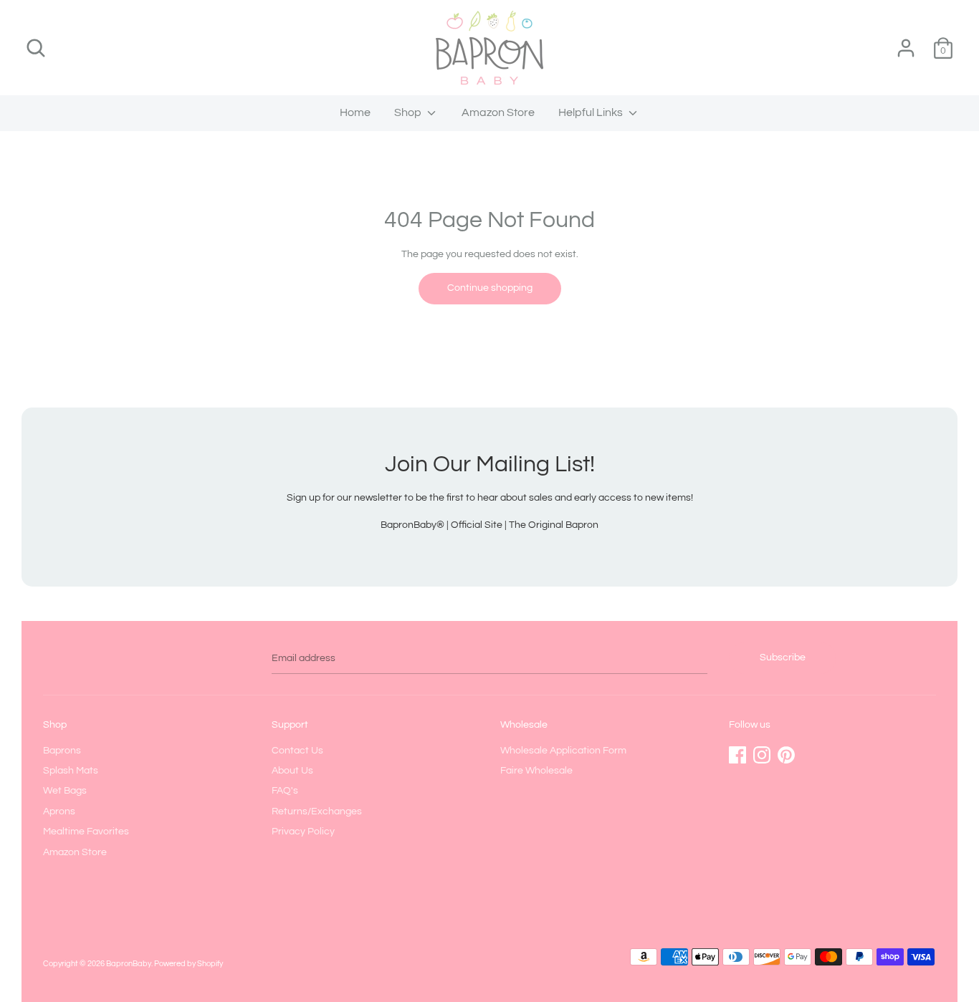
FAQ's (285, 791)
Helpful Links (591, 112)
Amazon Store (498, 112)
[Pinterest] (786, 751)
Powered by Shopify (188, 964)
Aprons (59, 811)
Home (355, 112)
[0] (943, 42)
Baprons (62, 751)
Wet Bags (65, 791)
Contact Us (297, 751)
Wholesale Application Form (563, 751)
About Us (292, 771)
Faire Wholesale (536, 771)
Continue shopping (490, 288)
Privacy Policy (303, 832)
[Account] (906, 42)
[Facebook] (737, 751)
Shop (409, 112)
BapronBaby (128, 964)
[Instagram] (761, 751)
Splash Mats (70, 771)
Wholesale (524, 725)
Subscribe (783, 657)
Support (290, 725)
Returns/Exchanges (317, 811)
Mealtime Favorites (86, 832)
